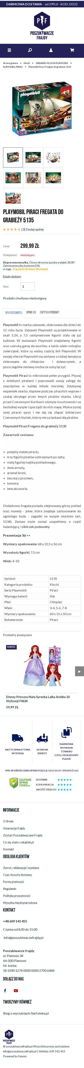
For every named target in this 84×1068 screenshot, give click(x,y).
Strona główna (10, 63)
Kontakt (8, 849)
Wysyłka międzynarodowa (20, 902)
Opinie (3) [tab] (31, 312)
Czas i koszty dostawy (17, 875)
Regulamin (9, 889)
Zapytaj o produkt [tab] (49, 312)
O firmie (8, 821)
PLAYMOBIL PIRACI (13, 66)
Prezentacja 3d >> (16, 535)
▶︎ (79, 671)
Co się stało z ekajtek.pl (18, 842)
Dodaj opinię (35, 229)
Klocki (27, 63)
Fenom (22, 1056)
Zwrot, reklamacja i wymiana (21, 868)
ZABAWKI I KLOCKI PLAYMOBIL (52, 63)
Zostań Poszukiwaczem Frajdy (22, 835)
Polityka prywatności (16, 896)
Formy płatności (13, 882)
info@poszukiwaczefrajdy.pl (19, 1051)
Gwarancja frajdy (14, 828)
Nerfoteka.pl (40, 1013)
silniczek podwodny (35, 527)
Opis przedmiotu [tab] (13, 313)
